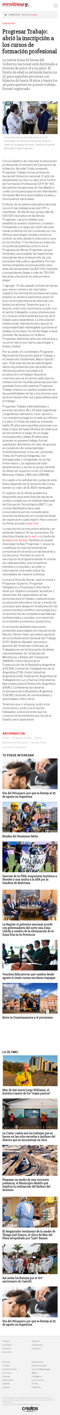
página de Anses (16, 540)
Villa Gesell (7, 1380)
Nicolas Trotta (38, 742)
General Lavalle (39, 1365)
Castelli (6, 1383)
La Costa (6, 1373)
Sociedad (33, 15)
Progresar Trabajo (22, 737)
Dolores (6, 1362)
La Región (37, 1376)
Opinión (36, 1341)
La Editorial (37, 1345)
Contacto (36, 1348)
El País (5, 737)
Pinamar (6, 1376)
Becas (38, 737)
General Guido (9, 1369)
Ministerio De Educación (15, 742)
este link (32, 523)
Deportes (7, 1352)
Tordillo (6, 1365)
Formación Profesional (14, 747)
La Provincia (38, 1380)
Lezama (6, 1387)
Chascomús (37, 1362)
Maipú (35, 1373)
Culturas (6, 1348)
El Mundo (36, 1387)
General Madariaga (41, 1369)
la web (33, 536)
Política (6, 1341)
